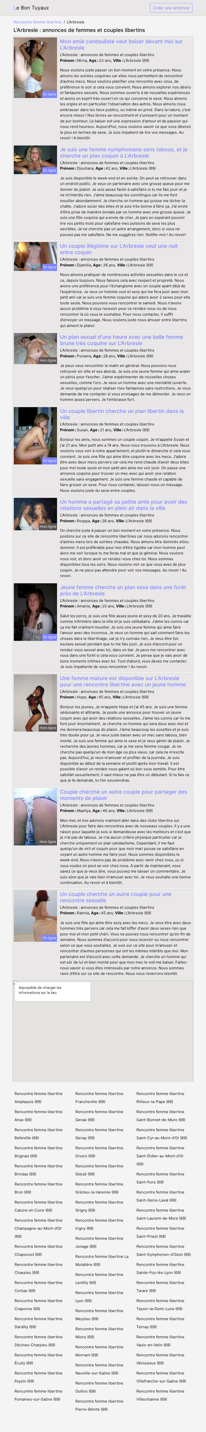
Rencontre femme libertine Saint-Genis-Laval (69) (160, 1196)
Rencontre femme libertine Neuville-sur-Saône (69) (99, 1369)
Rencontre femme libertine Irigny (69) (99, 1224)
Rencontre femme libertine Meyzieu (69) (99, 1314)
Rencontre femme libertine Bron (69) (39, 1188)
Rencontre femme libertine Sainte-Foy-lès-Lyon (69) (160, 1268)
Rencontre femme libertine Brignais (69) (39, 1151)
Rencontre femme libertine (38, 22)
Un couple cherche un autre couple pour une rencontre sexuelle (115, 897)
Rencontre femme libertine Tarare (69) (160, 1286)
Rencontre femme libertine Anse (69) (39, 1115)
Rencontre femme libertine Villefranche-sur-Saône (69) (161, 1377)
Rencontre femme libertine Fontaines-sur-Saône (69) (39, 1395)
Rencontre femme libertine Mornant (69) (99, 1351)
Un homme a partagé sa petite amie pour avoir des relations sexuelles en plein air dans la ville (123, 505)
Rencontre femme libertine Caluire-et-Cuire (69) (39, 1206)
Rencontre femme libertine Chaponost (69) (39, 1250)
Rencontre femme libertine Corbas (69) (39, 1286)
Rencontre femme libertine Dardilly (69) (39, 1322)
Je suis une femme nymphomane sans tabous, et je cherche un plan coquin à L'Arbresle (123, 152)
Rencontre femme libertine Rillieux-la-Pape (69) (160, 1097)
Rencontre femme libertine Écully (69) (39, 1359)
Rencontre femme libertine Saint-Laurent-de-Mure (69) (161, 1214)
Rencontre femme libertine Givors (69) (99, 1151)
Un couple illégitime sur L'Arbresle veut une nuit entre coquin (119, 249)
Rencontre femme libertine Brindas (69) (39, 1170)
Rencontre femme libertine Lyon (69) (99, 1296)
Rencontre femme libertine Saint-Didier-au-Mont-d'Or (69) (160, 1155)
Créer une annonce (171, 7)
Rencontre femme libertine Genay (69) (99, 1133)
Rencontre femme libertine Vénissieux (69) (160, 1359)
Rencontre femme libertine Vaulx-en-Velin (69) (160, 1340)
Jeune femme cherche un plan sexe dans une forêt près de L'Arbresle (123, 590)
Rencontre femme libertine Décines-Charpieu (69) (39, 1340)
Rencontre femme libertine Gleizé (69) (99, 1170)
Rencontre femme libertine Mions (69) (99, 1332)
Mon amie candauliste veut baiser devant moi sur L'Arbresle (121, 44)
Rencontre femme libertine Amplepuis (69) (39, 1097)
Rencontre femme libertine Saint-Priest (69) (160, 1232)
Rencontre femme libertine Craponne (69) (39, 1304)
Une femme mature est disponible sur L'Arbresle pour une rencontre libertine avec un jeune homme (123, 681)
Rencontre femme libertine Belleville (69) (39, 1133)
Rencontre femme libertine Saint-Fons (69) (160, 1178)
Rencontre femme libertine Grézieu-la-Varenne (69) (99, 1188)
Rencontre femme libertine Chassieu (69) (39, 1268)
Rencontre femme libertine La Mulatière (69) (101, 1260)
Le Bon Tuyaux (31, 8)
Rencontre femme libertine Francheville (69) (99, 1097)
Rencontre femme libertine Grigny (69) (99, 1206)
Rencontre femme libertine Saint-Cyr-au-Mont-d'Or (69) (161, 1133)
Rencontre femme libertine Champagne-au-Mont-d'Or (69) (39, 1228)
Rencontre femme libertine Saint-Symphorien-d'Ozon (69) (163, 1250)
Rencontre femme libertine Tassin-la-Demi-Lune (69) (160, 1304)
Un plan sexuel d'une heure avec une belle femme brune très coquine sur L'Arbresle (121, 340)
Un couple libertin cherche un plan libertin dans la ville (122, 414)
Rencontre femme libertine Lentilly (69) (99, 1278)
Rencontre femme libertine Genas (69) (99, 1115)
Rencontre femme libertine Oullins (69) (99, 1387)
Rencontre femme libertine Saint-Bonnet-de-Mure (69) (160, 1115)
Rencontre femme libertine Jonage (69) (99, 1242)
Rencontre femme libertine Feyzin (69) (39, 1377)
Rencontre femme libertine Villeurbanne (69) (160, 1395)
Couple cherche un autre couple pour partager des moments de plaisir (123, 795)
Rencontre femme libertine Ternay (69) (160, 1322)
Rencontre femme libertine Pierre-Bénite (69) (99, 1405)
